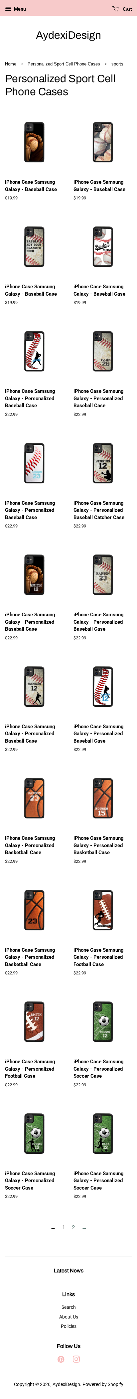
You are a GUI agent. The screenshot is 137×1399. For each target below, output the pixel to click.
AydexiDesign (68, 35)
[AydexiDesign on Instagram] (76, 1361)
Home (10, 63)
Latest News (68, 1270)
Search (69, 1307)
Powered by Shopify (102, 1384)
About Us (68, 1317)
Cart (126, 9)
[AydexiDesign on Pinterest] (61, 1361)
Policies (68, 1326)
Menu (19, 9)
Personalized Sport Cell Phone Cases (64, 63)
